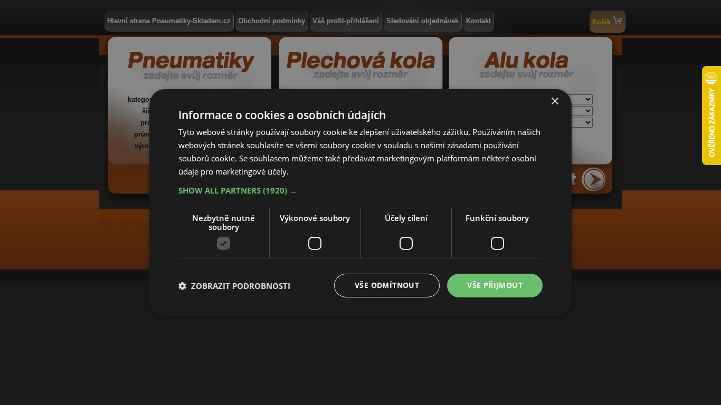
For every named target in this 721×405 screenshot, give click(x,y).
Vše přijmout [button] (495, 285)
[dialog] (360, 202)
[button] (360, 190)
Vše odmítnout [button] (387, 285)
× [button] (554, 101)
